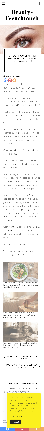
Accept (16, 422)
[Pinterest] (10, 80)
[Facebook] (6, 80)
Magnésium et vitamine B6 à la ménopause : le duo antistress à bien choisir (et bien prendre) (19, 315)
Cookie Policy (16, 416)
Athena (21, 65)
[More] (14, 80)
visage (20, 202)
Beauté (14, 65)
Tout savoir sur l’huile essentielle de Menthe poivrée (22, 366)
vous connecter (23, 388)
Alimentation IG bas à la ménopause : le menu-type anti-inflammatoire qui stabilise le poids (20, 285)
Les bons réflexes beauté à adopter (22, 357)
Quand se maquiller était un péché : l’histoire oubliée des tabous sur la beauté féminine (20, 345)
